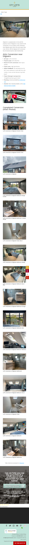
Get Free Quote (19, 543)
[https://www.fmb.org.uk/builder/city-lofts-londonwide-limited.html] (27, 270)
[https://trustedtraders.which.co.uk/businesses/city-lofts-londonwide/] (27, 274)
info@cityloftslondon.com (9, 537)
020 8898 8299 (20, 536)
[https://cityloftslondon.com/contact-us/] (27, 267)
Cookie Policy (23, 534)
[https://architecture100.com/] (27, 277)
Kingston (22, 463)
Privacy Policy (15, 534)
